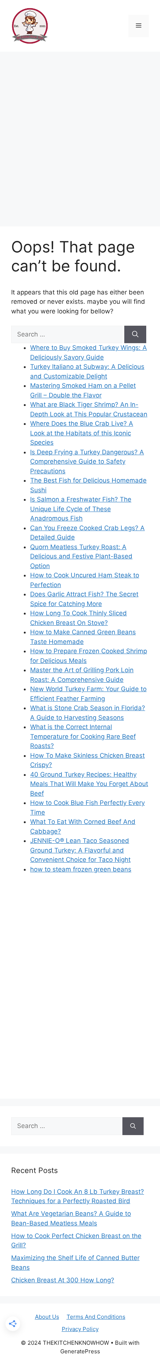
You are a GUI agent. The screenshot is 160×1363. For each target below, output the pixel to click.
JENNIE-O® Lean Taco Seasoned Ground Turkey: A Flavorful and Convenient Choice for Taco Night (80, 850)
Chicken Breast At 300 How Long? (62, 1280)
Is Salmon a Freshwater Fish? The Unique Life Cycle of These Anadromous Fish (80, 509)
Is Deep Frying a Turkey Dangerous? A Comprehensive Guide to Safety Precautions (87, 461)
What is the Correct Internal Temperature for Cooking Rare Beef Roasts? (83, 736)
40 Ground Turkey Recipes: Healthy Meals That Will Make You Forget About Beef (89, 784)
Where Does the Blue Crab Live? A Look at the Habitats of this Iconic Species (81, 433)
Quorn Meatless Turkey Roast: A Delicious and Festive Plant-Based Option (81, 556)
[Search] (135, 335)
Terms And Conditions (96, 1316)
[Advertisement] (80, 135)
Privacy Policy (80, 1329)
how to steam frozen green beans (80, 869)
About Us (47, 1316)
